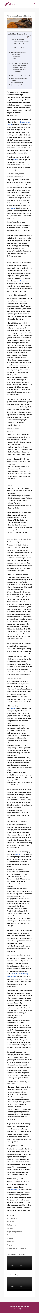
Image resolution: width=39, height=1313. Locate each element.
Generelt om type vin (17, 39)
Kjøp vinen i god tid (17, 85)
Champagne (24, 281)
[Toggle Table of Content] (28, 36)
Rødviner (17, 56)
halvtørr (13, 208)
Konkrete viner (15, 54)
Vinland (9, 1245)
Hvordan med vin (12, 1218)
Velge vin (10, 1228)
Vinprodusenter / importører (16, 1248)
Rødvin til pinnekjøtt (20, 65)
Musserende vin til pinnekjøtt (20, 70)
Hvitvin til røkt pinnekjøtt (21, 41)
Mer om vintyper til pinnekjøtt (20, 63)
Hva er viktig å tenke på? (18, 52)
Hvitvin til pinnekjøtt (20, 67)
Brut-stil (18, 854)
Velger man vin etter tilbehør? (20, 76)
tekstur (15, 160)
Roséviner (10, 1222)
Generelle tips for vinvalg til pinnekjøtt (19, 79)
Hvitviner (17, 59)
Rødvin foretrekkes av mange (21, 45)
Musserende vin (19, 48)
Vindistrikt (10, 1242)
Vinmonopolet (15, 1190)
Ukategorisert (11, 1225)
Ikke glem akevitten (17, 83)
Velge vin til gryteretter (14, 1232)
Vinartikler (10, 1238)
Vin (8, 1235)
